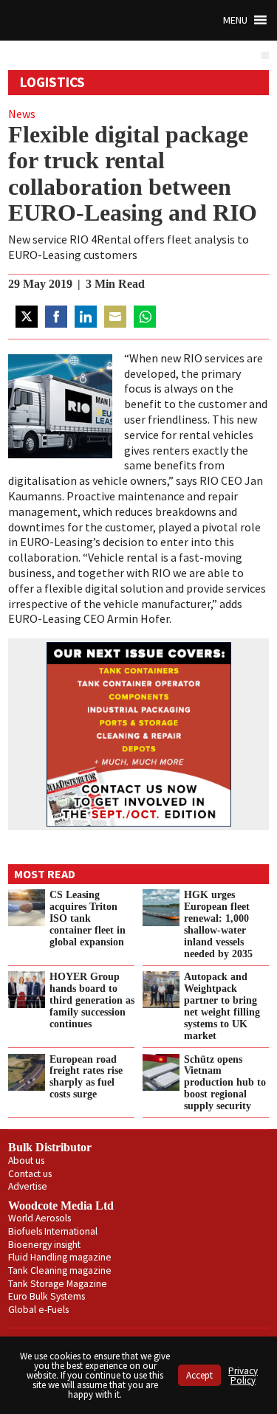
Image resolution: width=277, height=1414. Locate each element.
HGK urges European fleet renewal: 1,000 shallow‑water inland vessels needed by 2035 (218, 924)
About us (26, 1160)
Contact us (30, 1174)
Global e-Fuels (38, 1309)
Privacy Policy (243, 1376)
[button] (235, 20)
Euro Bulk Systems (46, 1296)
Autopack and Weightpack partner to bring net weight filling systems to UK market (222, 1005)
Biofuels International (53, 1231)
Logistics (52, 82)
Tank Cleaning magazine (60, 1270)
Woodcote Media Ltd (61, 1205)
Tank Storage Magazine (57, 1283)
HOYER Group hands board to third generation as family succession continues (91, 999)
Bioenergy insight (44, 1244)
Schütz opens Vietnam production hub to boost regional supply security (225, 1082)
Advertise (27, 1186)
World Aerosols (39, 1218)
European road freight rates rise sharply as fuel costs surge (86, 1076)
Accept (199, 1375)
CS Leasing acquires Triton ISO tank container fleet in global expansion (87, 918)
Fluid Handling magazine (60, 1257)
